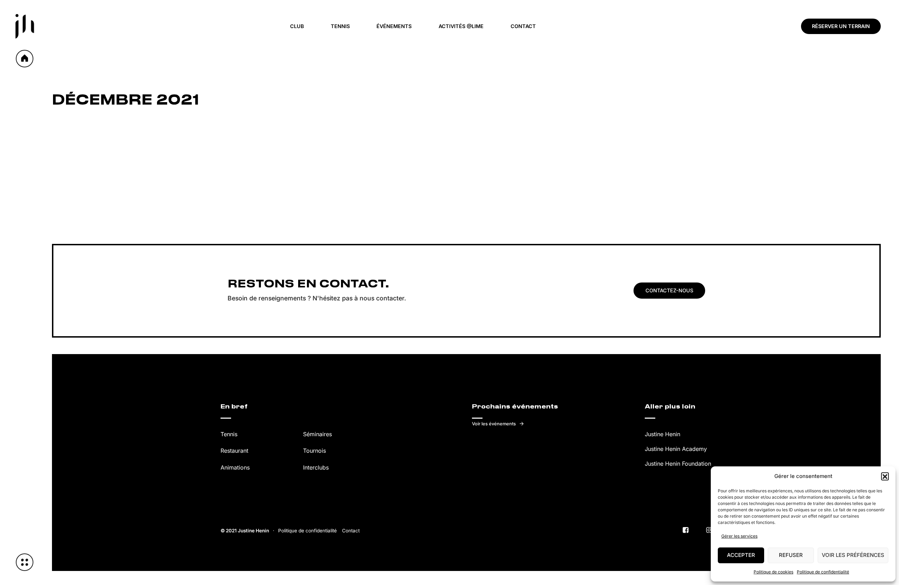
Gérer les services (739, 536)
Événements (394, 26)
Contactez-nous (669, 290)
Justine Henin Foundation (678, 463)
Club (297, 26)
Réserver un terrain (841, 26)
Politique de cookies (773, 571)
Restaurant (234, 450)
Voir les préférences (853, 555)
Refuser (791, 555)
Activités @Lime (461, 26)
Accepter (741, 555)
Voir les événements (494, 423)
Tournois (314, 450)
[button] (884, 476)
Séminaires (317, 434)
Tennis (340, 26)
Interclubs (316, 467)
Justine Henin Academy (676, 448)
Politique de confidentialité (823, 571)
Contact (523, 26)
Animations (235, 467)
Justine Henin (662, 434)
